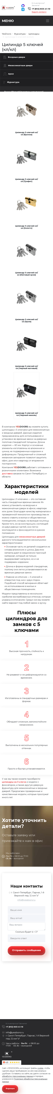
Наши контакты (26, 886)
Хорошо (10, 1088)
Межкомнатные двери (20, 65)
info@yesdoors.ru (26, 900)
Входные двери (16, 57)
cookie (40, 1068)
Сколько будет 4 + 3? (26, 932)
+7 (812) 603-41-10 (41, 9)
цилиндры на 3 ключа (14, 782)
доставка (7, 473)
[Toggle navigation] (47, 20)
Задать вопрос (39, 12)
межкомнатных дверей (32, 537)
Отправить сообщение (26, 950)
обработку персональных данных (17, 1076)
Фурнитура (13, 82)
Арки (11, 74)
